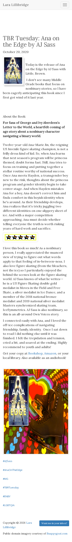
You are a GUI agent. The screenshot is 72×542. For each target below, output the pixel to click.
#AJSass (7, 461)
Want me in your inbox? (54, 523)
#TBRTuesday (11, 487)
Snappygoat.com (57, 533)
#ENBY (6, 496)
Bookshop (35, 353)
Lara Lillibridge (16, 5)
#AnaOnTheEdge (12, 469)
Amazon (50, 353)
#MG (5, 478)
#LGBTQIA (8, 505)
